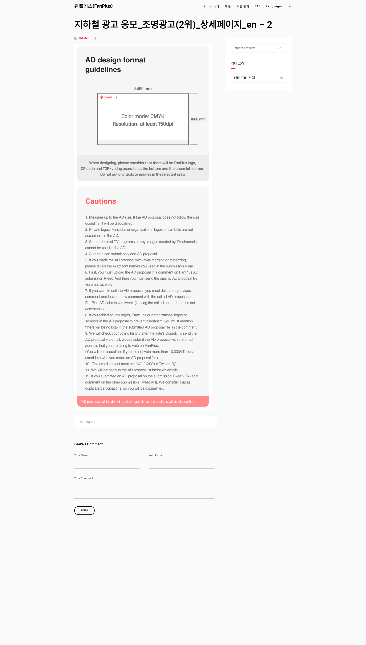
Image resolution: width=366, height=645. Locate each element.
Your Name (81, 455)
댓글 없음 (90, 422)
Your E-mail (156, 455)
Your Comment (83, 478)
